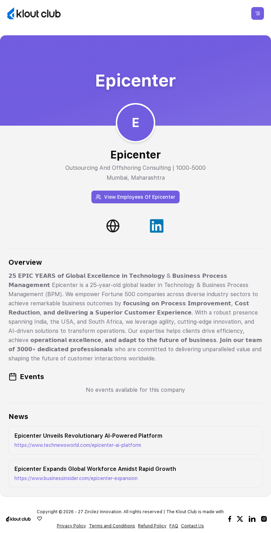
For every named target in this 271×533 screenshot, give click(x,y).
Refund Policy (152, 525)
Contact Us (192, 525)
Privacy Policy (71, 525)
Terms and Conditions (112, 525)
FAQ (173, 525)
